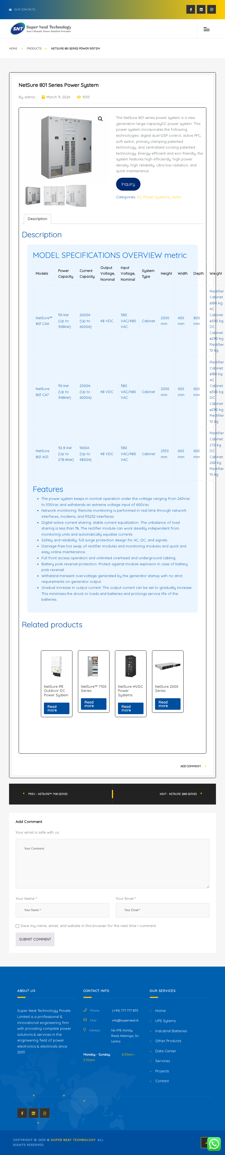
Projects (162, 1071)
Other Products (168, 1041)
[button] (100, 119)
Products (34, 48)
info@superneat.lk (125, 1020)
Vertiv (176, 197)
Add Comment (191, 766)
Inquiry (128, 184)
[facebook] (190, 9)
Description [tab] (37, 218)
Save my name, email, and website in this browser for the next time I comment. (89, 925)
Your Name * (26, 898)
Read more (52, 708)
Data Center (165, 1051)
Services (162, 1061)
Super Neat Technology (73, 1140)
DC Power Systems (153, 197)
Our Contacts (24, 9)
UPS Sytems (165, 1020)
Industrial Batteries (171, 1031)
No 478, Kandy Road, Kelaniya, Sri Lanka (125, 1035)
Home (13, 48)
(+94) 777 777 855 (125, 1010)
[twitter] (201, 9)
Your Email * (126, 898)
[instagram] (211, 9)
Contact (162, 1081)
